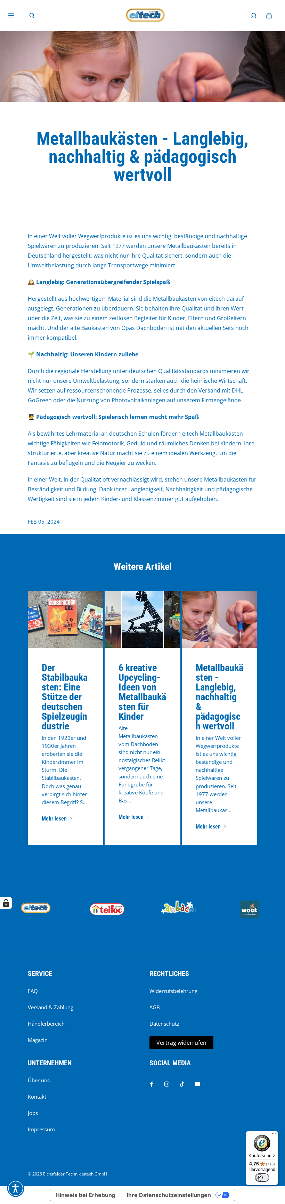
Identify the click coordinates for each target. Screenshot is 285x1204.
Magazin (38, 1040)
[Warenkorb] (269, 15)
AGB (154, 1007)
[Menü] (274, 1135)
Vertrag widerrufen (181, 1043)
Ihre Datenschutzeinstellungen (169, 1194)
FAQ (33, 991)
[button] (15, 1188)
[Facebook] (151, 1084)
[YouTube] (197, 1084)
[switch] (262, 1177)
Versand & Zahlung (50, 1007)
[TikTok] (182, 1084)
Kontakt (37, 1096)
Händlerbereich (46, 1023)
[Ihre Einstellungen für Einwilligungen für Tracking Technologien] (6, 903)
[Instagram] (166, 1084)
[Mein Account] (253, 15)
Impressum (41, 1129)
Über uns (39, 1080)
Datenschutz (164, 1023)
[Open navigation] (16, 15)
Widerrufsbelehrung (173, 991)
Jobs (33, 1113)
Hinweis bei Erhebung (85, 1194)
